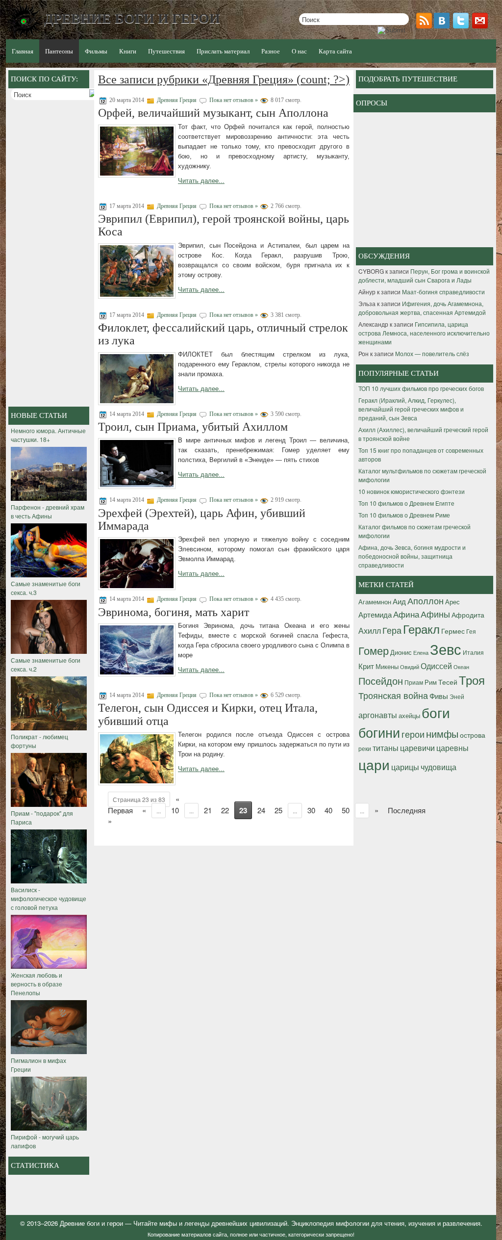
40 (328, 810)
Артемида (375, 614)
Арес (452, 601)
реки (364, 748)
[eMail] (481, 26)
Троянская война (393, 695)
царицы (405, 767)
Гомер (373, 650)
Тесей (447, 682)
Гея (471, 631)
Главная (22, 51)
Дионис (401, 652)
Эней (457, 696)
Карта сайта (335, 51)
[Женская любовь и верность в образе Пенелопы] (49, 966)
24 (261, 810)
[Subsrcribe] (425, 26)
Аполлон (425, 600)
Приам (413, 682)
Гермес (453, 631)
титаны (386, 747)
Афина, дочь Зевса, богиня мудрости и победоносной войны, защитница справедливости (412, 556)
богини (379, 732)
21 (208, 810)
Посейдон (380, 680)
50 (346, 810)
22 (225, 810)
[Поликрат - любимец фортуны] (49, 727)
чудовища (438, 767)
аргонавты (377, 715)
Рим (431, 682)
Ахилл (369, 630)
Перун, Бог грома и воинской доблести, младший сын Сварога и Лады (424, 275)
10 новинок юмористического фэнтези (411, 491)
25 (278, 810)
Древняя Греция (177, 100)
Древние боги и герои (91, 1223)
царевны (452, 747)
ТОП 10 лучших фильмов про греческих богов (421, 388)
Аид (399, 601)
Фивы (438, 696)
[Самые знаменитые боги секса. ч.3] (49, 574)
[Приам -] (49, 804)
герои (413, 733)
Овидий (409, 667)
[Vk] (443, 26)
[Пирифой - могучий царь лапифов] (49, 1128)
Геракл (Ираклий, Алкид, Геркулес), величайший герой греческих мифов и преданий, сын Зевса (411, 409)
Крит (366, 666)
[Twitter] (462, 26)
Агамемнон (374, 601)
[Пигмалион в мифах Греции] (49, 1051)
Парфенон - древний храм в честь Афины (47, 511)
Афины (435, 613)
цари (374, 764)
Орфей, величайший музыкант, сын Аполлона (213, 112)
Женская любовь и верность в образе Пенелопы (36, 984)
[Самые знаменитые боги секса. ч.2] (49, 651)
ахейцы (409, 715)
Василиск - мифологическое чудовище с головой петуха (48, 898)
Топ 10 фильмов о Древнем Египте (406, 503)
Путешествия (166, 51)
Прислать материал (223, 51)
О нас (299, 51)
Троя (472, 680)
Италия (473, 652)
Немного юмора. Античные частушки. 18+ (48, 434)
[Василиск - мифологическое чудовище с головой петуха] (49, 881)
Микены (387, 666)
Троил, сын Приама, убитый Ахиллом (193, 426)
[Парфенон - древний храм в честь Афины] (49, 498)
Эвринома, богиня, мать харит (173, 612)
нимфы (442, 734)
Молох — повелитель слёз (432, 353)
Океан (461, 667)
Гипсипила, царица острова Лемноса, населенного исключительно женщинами (424, 333)
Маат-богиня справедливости (443, 291)
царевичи (417, 747)
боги (436, 712)
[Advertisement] (50, 254)
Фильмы (96, 51)
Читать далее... (201, 180)
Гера (392, 629)
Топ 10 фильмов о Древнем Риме (404, 515)
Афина (406, 614)
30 (311, 810)
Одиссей (436, 666)
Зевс (445, 648)
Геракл (421, 628)
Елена (420, 652)
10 (175, 810)
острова (472, 735)
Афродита (468, 615)
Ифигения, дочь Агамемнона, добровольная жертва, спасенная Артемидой (422, 307)
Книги (127, 51)
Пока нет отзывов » (233, 100)
